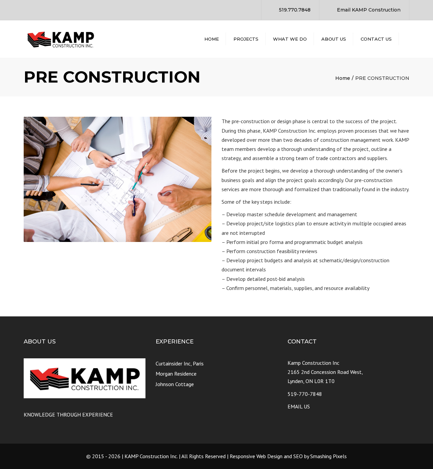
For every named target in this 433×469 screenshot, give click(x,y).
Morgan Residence (176, 373)
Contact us (376, 39)
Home (211, 39)
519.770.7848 (295, 10)
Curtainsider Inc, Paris (180, 363)
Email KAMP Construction (369, 10)
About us (333, 39)
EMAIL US (299, 406)
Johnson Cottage (175, 384)
